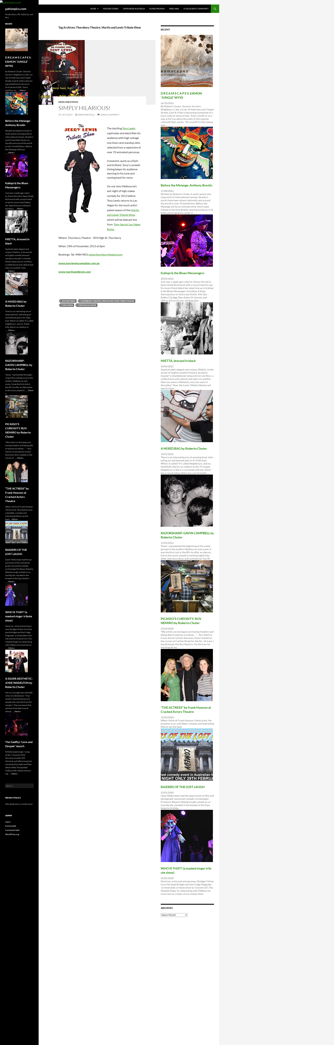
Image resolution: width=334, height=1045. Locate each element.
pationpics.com (15, 9)
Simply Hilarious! (84, 107)
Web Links (174, 8)
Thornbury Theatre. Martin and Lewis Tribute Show (107, 301)
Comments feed (12, 830)
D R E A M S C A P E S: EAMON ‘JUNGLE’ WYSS (18, 61)
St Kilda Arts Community (196, 8)
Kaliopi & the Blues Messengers (182, 273)
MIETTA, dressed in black (178, 361)
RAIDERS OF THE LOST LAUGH (183, 787)
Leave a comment (109, 114)
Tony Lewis (128, 128)
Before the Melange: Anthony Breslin (186, 185)
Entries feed (10, 826)
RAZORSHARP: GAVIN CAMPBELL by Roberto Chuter (18, 365)
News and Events (68, 102)
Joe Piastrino (68, 301)
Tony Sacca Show (87, 305)
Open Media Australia (134, 8)
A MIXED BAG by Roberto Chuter (184, 448)
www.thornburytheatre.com (105, 254)
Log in (8, 821)
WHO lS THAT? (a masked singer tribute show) (18, 616)
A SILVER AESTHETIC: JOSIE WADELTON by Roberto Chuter (19, 682)
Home (93, 8)
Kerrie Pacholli (86, 114)
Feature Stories (110, 8)
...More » (22, 90)
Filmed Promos (157, 8)
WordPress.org (12, 834)
